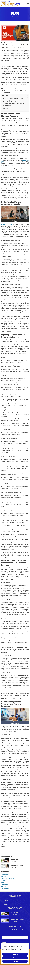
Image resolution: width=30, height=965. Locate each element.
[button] (28, 3)
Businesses (4, 876)
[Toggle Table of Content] (25, 96)
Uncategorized (5, 888)
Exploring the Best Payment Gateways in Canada (13, 101)
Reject (15, 958)
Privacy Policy (5, 951)
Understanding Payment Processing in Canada (13, 100)
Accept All (15, 961)
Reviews (3, 886)
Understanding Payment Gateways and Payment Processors (13, 107)
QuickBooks (4, 884)
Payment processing (6, 224)
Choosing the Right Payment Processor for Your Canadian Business (13, 104)
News (2, 882)
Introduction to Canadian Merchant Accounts (13, 98)
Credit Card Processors (7, 878)
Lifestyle (3, 880)
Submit (3, 942)
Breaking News (5, 874)
